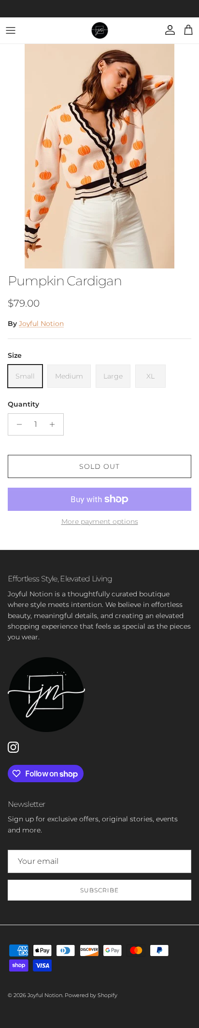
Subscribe (99, 890)
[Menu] (10, 30)
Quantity (23, 404)
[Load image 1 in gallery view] (99, 156)
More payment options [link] (99, 522)
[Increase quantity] (54, 424)
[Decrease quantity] (16, 424)
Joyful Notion (41, 323)
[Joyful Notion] (99, 30)
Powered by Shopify (91, 995)
